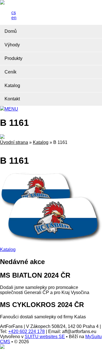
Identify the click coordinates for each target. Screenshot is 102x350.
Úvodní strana (14, 142)
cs (13, 12)
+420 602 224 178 (26, 331)
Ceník (10, 72)
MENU (11, 109)
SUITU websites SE (45, 336)
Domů (11, 31)
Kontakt (12, 98)
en (13, 17)
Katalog (12, 85)
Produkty (13, 58)
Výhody (12, 44)
